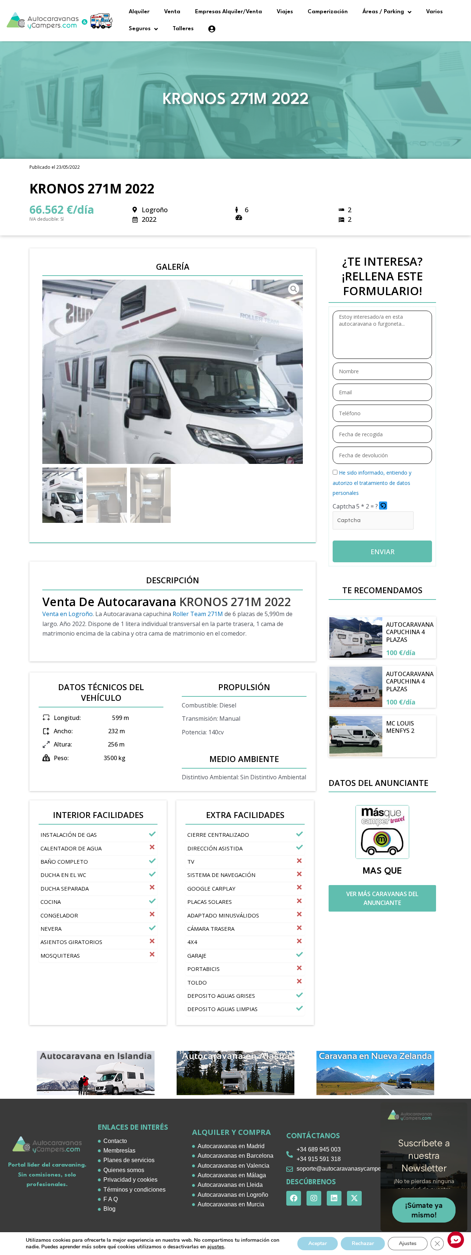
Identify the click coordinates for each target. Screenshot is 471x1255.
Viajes (285, 12)
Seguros (139, 29)
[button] (383, 506)
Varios (434, 12)
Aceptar (317, 1243)
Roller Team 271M (198, 614)
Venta (172, 12)
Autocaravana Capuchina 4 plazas (409, 632)
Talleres (183, 29)
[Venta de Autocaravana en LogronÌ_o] (172, 372)
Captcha (344, 506)
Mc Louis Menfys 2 (400, 727)
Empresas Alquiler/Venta (228, 12)
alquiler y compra (231, 1132)
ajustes (215, 1247)
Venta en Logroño (67, 614)
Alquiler (139, 12)
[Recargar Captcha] (383, 505)
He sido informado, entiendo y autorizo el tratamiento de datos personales (372, 482)
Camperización (328, 12)
